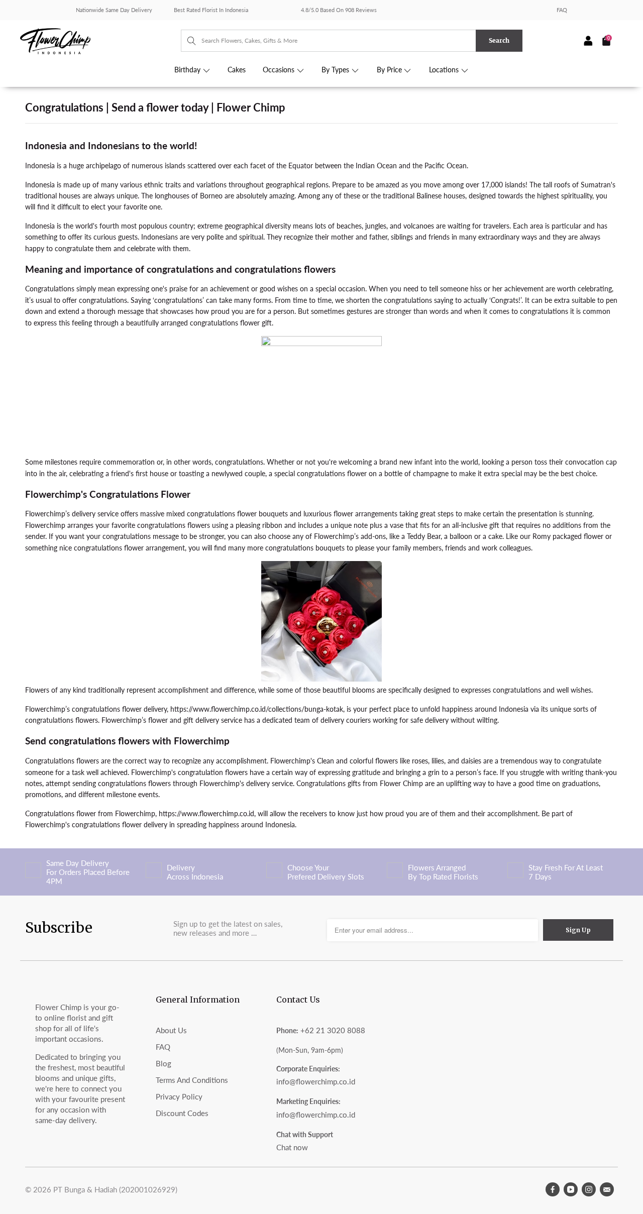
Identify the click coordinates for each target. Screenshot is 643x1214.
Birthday (188, 70)
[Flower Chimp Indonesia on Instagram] (589, 1189)
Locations (445, 70)
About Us (171, 1030)
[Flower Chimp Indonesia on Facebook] (553, 1189)
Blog (163, 1063)
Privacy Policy (179, 1096)
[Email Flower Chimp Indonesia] (607, 1189)
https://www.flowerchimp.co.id (206, 813)
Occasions (279, 70)
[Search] (186, 40)
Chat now (292, 1147)
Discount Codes (182, 1113)
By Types (336, 70)
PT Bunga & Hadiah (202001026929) (115, 1189)
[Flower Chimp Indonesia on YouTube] (571, 1189)
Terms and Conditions (192, 1079)
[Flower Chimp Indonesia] (100, 40)
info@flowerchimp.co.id (315, 1081)
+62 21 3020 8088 (332, 1030)
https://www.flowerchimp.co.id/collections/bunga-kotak (256, 709)
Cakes (237, 70)
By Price (390, 70)
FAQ (562, 10)
